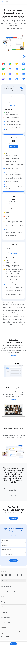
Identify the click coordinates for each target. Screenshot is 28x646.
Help (2, 633)
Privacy (2, 631)
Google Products (21, 631)
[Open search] (24, 2)
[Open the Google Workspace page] (7, 2)
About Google (12, 631)
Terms (7, 631)
